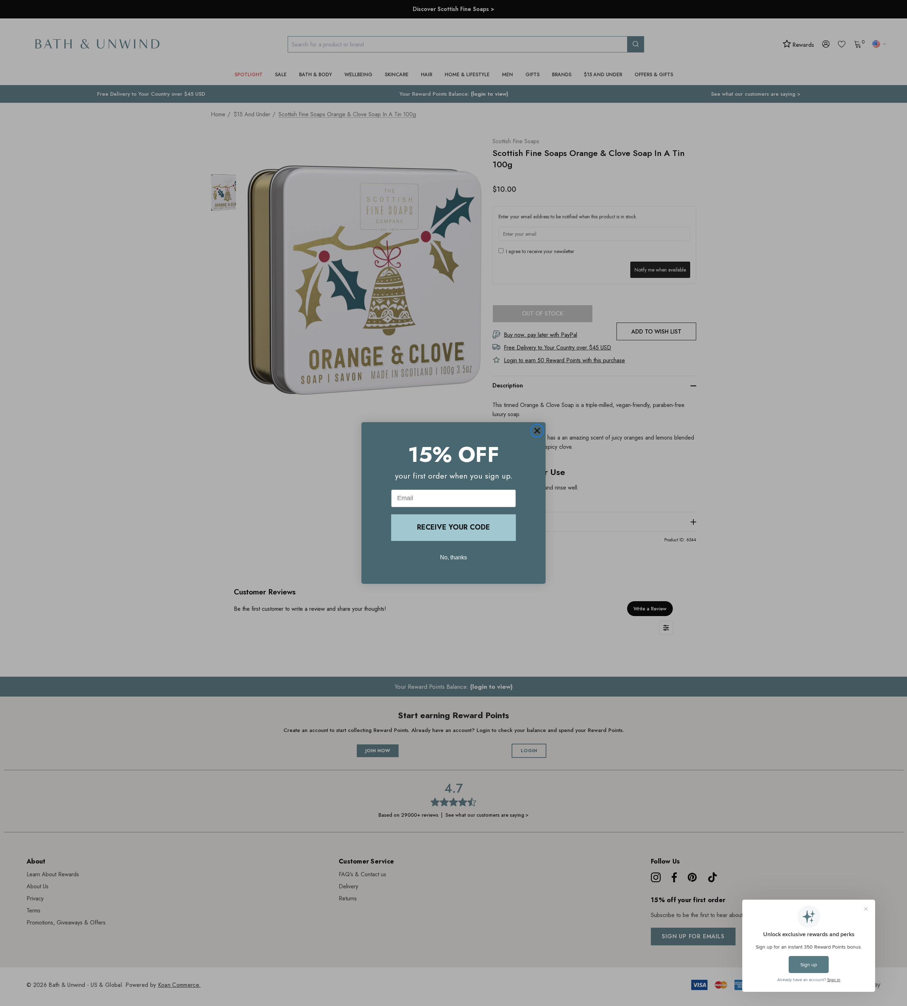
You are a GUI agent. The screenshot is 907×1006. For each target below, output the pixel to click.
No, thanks (453, 557)
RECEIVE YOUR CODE (453, 527)
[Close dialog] (537, 430)
